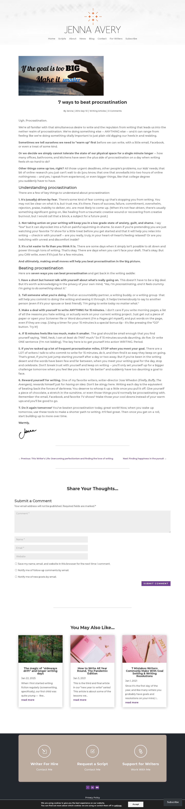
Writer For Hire (44, 764)
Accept (136, 804)
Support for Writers (140, 764)
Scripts (62, 39)
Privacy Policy (92, 797)
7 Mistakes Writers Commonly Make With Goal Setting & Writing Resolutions (144, 672)
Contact (102, 39)
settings (118, 805)
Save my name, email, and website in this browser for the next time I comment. (64, 563)
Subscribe (131, 39)
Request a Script (92, 764)
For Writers (116, 39)
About (72, 39)
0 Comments (115, 111)
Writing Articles (98, 111)
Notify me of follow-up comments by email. (43, 570)
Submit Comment (156, 583)
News (82, 39)
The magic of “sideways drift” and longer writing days (40, 671)
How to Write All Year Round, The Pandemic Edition (92, 671)
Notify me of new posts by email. (37, 576)
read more (27, 699)
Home (51, 39)
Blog (92, 39)
